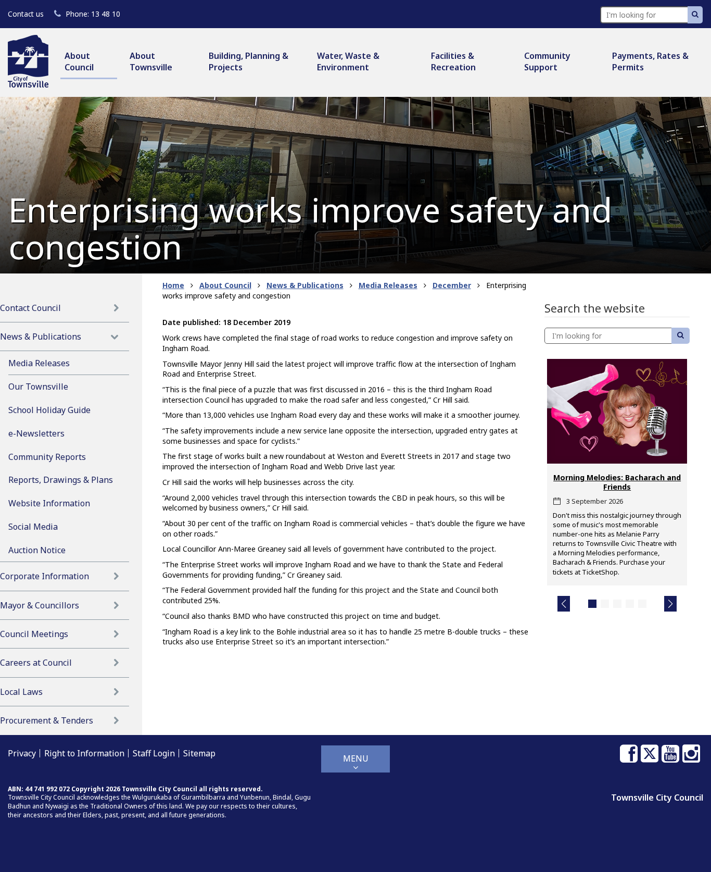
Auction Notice (37, 550)
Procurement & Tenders (46, 720)
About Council (79, 61)
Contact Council (30, 308)
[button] (563, 604)
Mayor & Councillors (39, 605)
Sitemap (199, 753)
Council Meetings (34, 634)
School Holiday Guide (49, 410)
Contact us (26, 14)
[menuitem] (88, 62)
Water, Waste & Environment (348, 61)
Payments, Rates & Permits (650, 61)
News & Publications (40, 336)
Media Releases (39, 363)
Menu (356, 758)
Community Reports (47, 457)
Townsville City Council (657, 797)
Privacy (22, 753)
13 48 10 (93, 14)
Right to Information (84, 753)
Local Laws (21, 691)
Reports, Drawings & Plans (60, 479)
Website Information (49, 503)
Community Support (547, 61)
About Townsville (151, 61)
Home (173, 285)
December (452, 285)
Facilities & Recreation (453, 61)
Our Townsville (38, 386)
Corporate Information (44, 576)
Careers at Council (36, 662)
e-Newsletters (36, 433)
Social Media (33, 526)
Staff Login (154, 753)
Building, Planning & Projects (248, 61)
